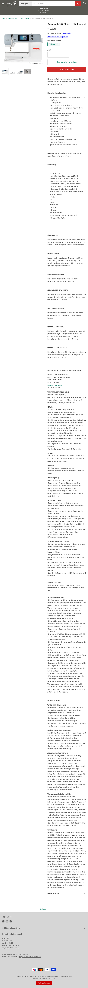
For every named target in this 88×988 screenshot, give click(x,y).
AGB (26, 976)
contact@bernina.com (54, 385)
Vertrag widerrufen (66, 976)
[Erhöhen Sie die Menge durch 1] (66, 54)
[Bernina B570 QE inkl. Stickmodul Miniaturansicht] (4, 71)
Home (3, 18)
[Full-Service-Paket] (54, 46)
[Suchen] (78, 3)
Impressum (20, 976)
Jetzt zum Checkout (67, 69)
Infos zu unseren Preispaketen (57, 37)
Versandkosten (66, 33)
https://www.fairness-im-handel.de (30, 957)
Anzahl (49, 50)
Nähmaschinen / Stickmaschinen (18, 18)
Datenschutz (33, 976)
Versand (42, 976)
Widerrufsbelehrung (52, 976)
